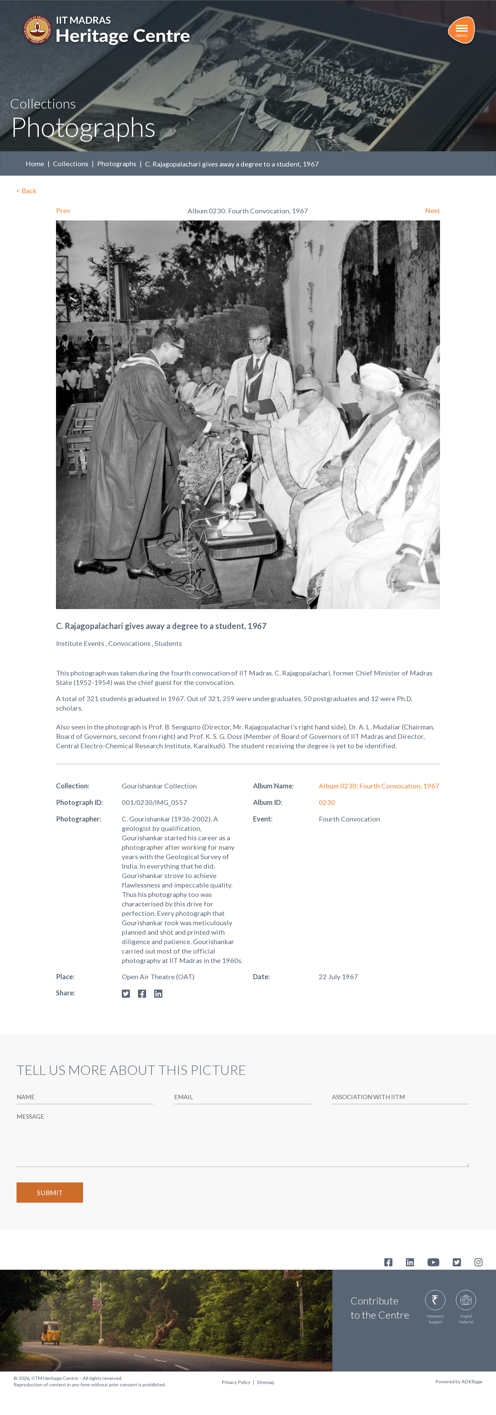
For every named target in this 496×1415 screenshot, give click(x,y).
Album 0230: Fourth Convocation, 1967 (379, 786)
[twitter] (126, 993)
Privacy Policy (236, 1382)
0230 (327, 802)
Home (35, 163)
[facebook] (142, 993)
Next (432, 210)
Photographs (116, 163)
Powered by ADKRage (459, 1381)
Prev (63, 210)
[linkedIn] (158, 993)
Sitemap (265, 1382)
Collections (70, 163)
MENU (462, 35)
